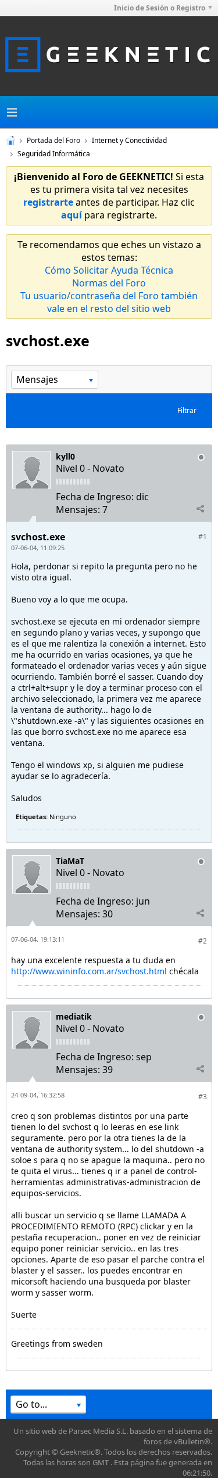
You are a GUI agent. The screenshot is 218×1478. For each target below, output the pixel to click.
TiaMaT (70, 860)
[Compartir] (200, 509)
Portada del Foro (53, 140)
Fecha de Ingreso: (95, 496)
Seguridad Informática (53, 154)
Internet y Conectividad (129, 140)
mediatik (74, 1016)
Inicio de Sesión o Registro (159, 8)
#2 (202, 941)
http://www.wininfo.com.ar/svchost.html (89, 971)
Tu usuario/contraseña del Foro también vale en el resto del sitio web (109, 302)
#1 (202, 536)
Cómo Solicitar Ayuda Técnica (109, 270)
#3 (202, 1097)
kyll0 (65, 456)
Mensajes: (78, 509)
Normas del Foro (109, 283)
